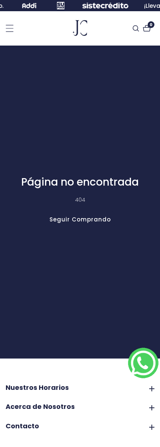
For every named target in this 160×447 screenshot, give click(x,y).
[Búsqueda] (136, 28)
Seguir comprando (80, 219)
